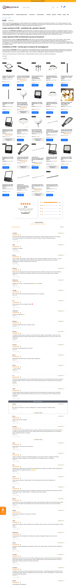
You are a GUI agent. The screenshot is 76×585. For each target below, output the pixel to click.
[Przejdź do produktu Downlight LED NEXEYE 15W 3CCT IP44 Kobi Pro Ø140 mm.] (52, 68)
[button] (33, 222)
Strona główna (4, 17)
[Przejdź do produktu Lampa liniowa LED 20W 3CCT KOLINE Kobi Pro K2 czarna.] (52, 177)
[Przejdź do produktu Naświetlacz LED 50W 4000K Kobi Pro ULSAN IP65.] (38, 94)
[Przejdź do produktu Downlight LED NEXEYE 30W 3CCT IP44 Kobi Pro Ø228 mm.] (23, 122)
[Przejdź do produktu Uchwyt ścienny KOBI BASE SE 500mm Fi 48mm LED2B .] (23, 68)
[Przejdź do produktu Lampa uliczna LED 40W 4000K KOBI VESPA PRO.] (67, 122)
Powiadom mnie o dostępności (23, 112)
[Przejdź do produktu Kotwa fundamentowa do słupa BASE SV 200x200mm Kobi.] (38, 68)
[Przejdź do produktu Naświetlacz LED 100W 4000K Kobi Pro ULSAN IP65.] (8, 149)
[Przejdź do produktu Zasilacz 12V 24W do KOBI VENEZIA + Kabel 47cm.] (8, 68)
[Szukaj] (53, 7)
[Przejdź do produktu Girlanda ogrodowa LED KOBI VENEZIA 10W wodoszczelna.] (67, 94)
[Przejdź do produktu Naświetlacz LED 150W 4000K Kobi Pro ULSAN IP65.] (67, 149)
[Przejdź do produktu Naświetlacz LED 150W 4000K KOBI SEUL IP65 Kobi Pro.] (8, 177)
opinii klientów (25, 209)
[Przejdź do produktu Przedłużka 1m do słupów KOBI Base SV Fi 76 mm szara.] (8, 94)
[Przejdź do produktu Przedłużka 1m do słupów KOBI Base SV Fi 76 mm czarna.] (67, 68)
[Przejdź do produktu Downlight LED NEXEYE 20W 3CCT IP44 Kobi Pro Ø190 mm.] (52, 94)
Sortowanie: (4, 56)
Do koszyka (5, 85)
